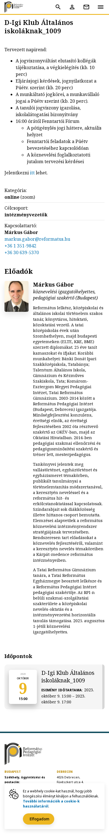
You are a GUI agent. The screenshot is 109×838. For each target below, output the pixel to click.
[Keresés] (58, 7)
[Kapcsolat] (86, 7)
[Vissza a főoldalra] (15, 7)
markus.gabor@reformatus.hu (37, 239)
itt (32, 173)
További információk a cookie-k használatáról (51, 804)
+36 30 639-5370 (21, 252)
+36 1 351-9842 (20, 246)
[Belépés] (72, 7)
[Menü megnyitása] (100, 6)
